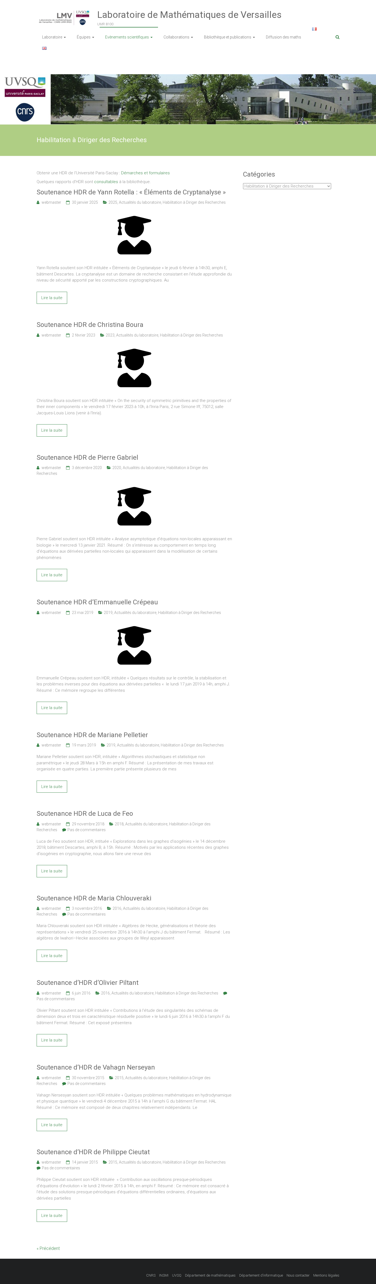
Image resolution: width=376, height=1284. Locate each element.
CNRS (151, 1275)
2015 (119, 1078)
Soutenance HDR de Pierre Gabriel (87, 457)
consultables (106, 181)
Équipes (84, 37)
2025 (112, 202)
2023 (110, 335)
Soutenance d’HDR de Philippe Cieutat (93, 1152)
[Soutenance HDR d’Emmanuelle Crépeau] (134, 624)
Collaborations (176, 37)
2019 (108, 612)
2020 (116, 467)
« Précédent (48, 1248)
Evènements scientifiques (127, 37)
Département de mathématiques (210, 1275)
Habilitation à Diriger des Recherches (194, 202)
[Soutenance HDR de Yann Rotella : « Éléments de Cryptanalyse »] (134, 213)
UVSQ (176, 1275)
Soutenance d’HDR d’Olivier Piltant (87, 983)
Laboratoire (52, 37)
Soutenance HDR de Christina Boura (90, 325)
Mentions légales (326, 1275)
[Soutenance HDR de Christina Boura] (134, 346)
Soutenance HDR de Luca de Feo (85, 813)
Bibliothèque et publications (227, 37)
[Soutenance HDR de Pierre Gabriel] (134, 485)
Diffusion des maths (283, 37)
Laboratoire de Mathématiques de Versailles (189, 14)
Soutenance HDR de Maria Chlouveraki (94, 898)
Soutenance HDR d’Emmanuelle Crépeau (97, 602)
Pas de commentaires (86, 830)
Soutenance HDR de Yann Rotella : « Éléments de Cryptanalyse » (131, 192)
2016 (117, 908)
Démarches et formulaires (145, 172)
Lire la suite (51, 297)
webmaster (51, 202)
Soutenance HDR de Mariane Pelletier (92, 735)
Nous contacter (298, 1275)
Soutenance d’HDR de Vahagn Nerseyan (96, 1067)
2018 (119, 824)
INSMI (163, 1275)
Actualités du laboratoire (140, 202)
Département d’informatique (261, 1275)
